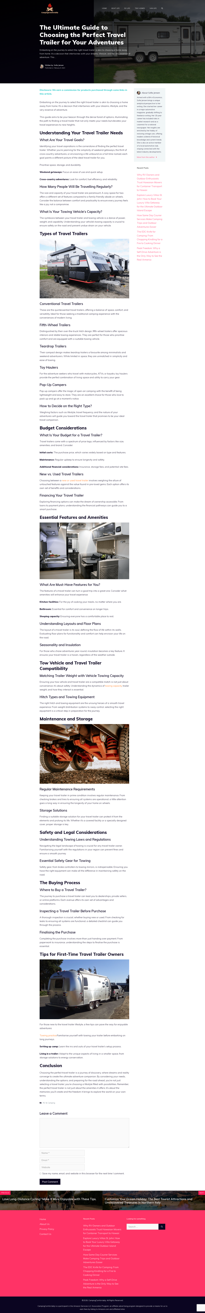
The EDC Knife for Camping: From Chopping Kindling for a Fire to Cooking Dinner (101, 1271)
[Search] (161, 1227)
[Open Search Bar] (162, 8)
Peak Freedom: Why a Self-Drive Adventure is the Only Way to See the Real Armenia (100, 1283)
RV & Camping (49, 1103)
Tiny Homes (140, 8)
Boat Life (116, 8)
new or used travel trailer (75, 480)
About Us (44, 1224)
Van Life (153, 8)
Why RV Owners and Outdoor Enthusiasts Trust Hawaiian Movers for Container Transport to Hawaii (149, 182)
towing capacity (113, 685)
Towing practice (48, 1035)
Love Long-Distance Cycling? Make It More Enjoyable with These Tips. (49, 1199)
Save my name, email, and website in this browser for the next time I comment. (83, 1173)
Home (104, 8)
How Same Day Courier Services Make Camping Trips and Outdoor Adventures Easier (101, 1258)
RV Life (127, 8)
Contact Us (45, 1234)
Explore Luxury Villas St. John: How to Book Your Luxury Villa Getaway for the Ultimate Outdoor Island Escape (149, 203)
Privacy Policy (47, 1229)
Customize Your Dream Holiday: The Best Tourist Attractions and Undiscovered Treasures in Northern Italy (148, 1200)
